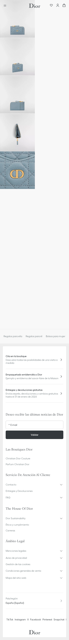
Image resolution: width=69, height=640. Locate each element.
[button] (17, 19)
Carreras (10, 530)
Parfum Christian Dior (17, 464)
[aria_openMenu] (6, 5)
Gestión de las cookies (18, 564)
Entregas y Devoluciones (19, 491)
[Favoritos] (51, 5)
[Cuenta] (58, 5)
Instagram (20, 619)
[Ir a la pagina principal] (34, 6)
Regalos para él (34, 336)
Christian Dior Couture (18, 458)
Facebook (35, 619)
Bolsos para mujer (55, 336)
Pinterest (47, 619)
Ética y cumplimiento (17, 524)
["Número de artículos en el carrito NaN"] (64, 5)
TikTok (9, 619)
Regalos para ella (13, 336)
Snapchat (59, 619)
